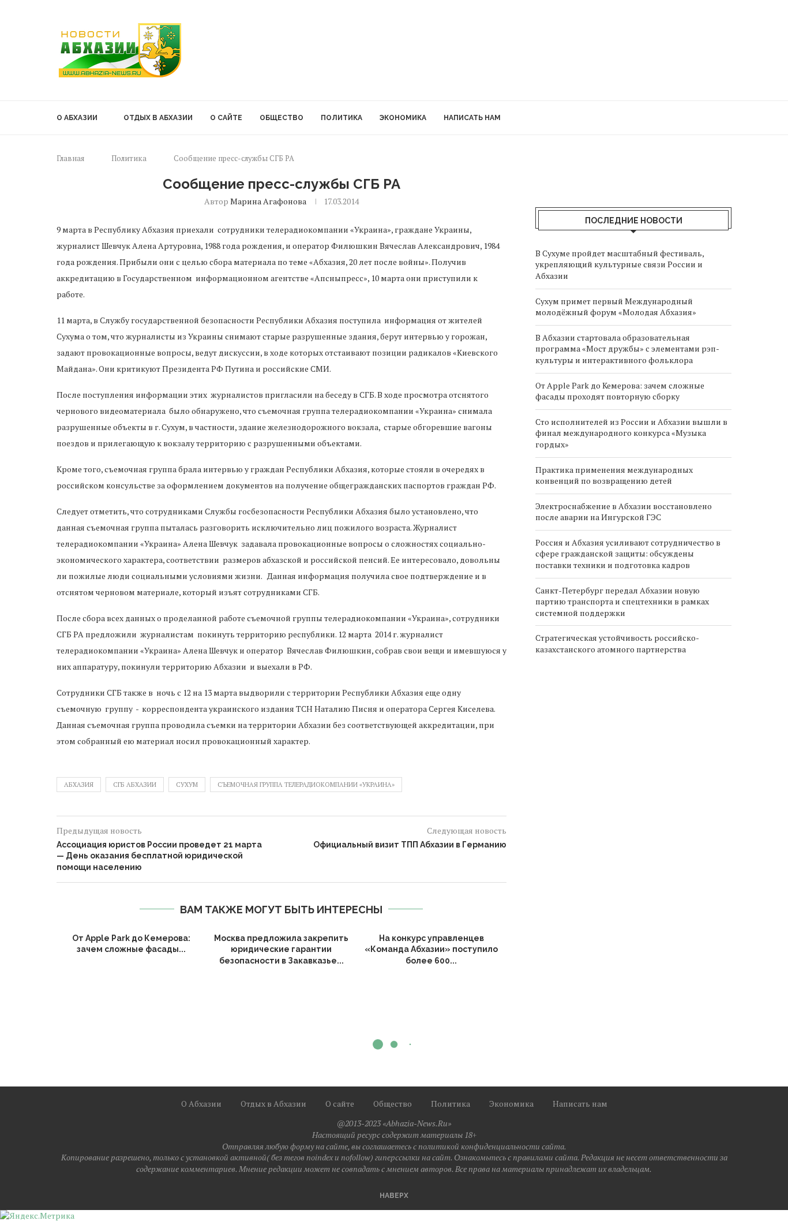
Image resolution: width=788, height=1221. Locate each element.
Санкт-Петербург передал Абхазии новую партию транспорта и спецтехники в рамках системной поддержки (622, 601)
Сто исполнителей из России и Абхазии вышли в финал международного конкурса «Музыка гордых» (631, 433)
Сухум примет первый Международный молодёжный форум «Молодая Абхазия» (615, 307)
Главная (70, 158)
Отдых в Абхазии (158, 118)
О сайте (226, 118)
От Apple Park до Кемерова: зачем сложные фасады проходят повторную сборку (619, 391)
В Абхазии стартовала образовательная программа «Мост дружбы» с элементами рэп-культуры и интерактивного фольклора (627, 348)
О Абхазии (77, 118)
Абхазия (78, 785)
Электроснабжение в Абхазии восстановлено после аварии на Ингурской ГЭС (623, 512)
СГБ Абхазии (134, 785)
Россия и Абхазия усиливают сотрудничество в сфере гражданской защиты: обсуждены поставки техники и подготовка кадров (628, 553)
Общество (281, 118)
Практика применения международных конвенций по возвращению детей (614, 475)
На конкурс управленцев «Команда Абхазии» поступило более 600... (431, 949)
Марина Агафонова (268, 201)
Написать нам (472, 118)
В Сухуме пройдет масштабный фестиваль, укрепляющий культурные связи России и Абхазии (619, 264)
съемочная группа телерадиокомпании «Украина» (306, 785)
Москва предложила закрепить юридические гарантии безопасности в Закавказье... (281, 949)
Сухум (187, 785)
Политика (341, 118)
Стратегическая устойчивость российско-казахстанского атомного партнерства (617, 643)
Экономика (403, 118)
